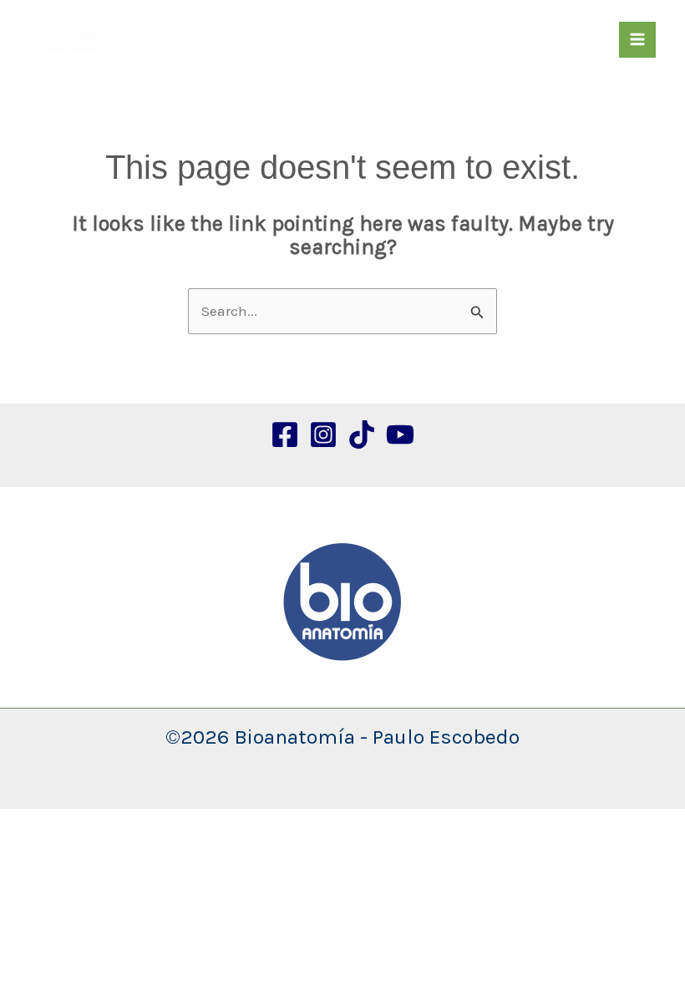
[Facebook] (285, 434)
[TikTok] (362, 434)
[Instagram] (323, 434)
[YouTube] (400, 434)
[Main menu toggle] (637, 40)
